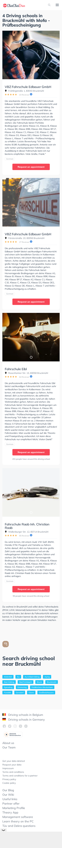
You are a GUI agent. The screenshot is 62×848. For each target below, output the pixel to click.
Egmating (8, 687)
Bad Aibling (9, 682)
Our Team (9, 747)
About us (8, 743)
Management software (17, 817)
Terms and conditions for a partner (20, 775)
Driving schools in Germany (26, 719)
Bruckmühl (51, 682)
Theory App (10, 812)
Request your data (11, 764)
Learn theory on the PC (18, 821)
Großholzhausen (46, 692)
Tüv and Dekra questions (18, 826)
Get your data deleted (13, 761)
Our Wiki (8, 794)
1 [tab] (31, 75)
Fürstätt (7, 692)
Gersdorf (20, 692)
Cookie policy (9, 783)
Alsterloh (8, 677)
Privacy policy (9, 779)
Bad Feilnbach (25, 682)
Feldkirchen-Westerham (42, 687)
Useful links (9, 799)
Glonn (31, 692)
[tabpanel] (31, 55)
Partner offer (11, 803)
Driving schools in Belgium (25, 715)
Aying (47, 677)
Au (18, 677)
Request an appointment (31, 167)
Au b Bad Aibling (32, 677)
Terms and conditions (13, 772)
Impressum (8, 768)
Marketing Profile (13, 808)
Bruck (39, 682)
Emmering (22, 687)
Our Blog (8, 790)
